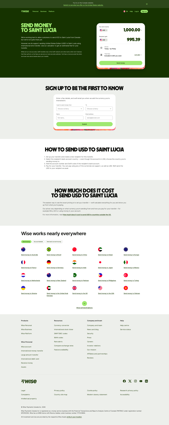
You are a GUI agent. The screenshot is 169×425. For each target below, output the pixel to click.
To (86, 105)
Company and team (94, 325)
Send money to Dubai (105, 255)
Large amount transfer (29, 355)
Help (131, 11)
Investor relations (93, 346)
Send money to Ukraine (29, 293)
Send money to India (79, 268)
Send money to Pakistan (80, 280)
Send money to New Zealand (56, 280)
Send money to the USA (106, 293)
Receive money (27, 363)
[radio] (38, 241)
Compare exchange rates (63, 346)
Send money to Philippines (107, 280)
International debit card (30, 359)
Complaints (25, 394)
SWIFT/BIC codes (60, 333)
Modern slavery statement (97, 394)
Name (58, 114)
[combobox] (103, 30)
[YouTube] (140, 381)
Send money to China (79, 255)
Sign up (144, 11)
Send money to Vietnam (132, 293)
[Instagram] (135, 381)
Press (89, 337)
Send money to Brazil (54, 255)
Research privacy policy (129, 390)
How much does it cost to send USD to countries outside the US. (87, 215)
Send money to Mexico (131, 268)
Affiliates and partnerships (97, 354)
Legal (23, 390)
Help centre (124, 325)
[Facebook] (124, 381)
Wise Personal (26, 325)
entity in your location (74, 417)
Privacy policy (59, 390)
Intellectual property (29, 399)
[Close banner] (147, 4)
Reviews (90, 358)
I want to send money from (63, 105)
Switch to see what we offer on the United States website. (83, 5)
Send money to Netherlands (30, 280)
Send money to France (28, 268)
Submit (84, 124)
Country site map (60, 394)
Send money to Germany (55, 268)
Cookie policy (92, 390)
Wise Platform (26, 333)
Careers (90, 342)
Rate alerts (58, 342)
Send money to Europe (131, 255)
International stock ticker (63, 329)
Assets (23, 367)
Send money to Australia (29, 255)
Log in (137, 11)
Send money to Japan (105, 268)
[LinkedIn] (146, 381)
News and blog (92, 329)
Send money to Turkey (131, 280)
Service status (125, 329)
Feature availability (61, 350)
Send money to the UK (80, 293)
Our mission (91, 350)
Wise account (26, 347)
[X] (130, 381)
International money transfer (32, 351)
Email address (89, 114)
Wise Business (26, 329)
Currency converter (61, 325)
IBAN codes (58, 337)
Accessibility (124, 394)
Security (90, 333)
